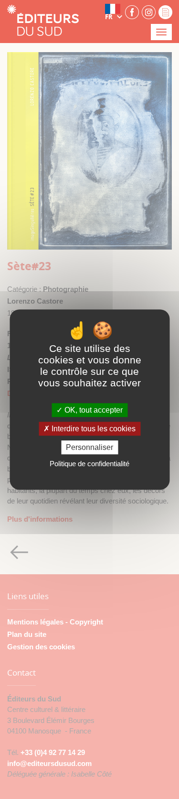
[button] (113, 12)
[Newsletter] (165, 11)
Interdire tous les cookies (93, 429)
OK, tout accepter (93, 410)
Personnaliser (89, 447)
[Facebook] (132, 11)
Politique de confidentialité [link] (89, 464)
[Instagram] (149, 11)
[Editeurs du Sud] (43, 21)
